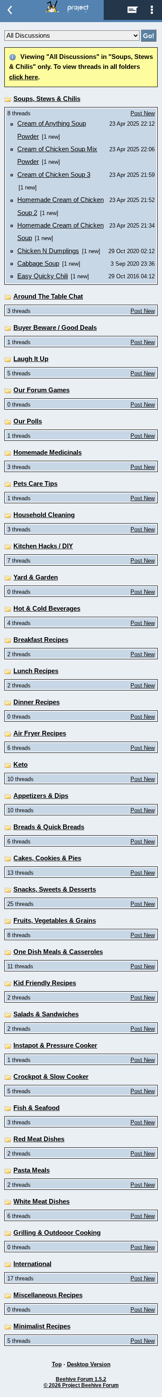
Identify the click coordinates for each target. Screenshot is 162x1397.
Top (57, 1364)
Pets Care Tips (35, 483)
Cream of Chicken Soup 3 (53, 174)
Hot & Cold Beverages (46, 608)
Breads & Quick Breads (48, 827)
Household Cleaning (44, 514)
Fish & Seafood (36, 1107)
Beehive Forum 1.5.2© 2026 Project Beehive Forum (81, 1382)
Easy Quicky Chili (42, 276)
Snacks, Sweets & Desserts (54, 889)
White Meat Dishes (41, 1201)
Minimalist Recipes (41, 1326)
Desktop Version (89, 1364)
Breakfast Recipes (40, 639)
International (32, 1263)
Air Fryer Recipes (39, 733)
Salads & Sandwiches (46, 1014)
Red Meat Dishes (38, 1139)
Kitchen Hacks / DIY (43, 546)
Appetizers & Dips (40, 795)
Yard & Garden (35, 577)
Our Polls (27, 421)
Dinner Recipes (36, 702)
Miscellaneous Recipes (48, 1295)
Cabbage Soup (38, 263)
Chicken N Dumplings (48, 250)
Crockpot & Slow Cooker (51, 1076)
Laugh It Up (30, 358)
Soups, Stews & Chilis (46, 98)
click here (23, 77)
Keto (20, 764)
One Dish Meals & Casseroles (58, 951)
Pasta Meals (31, 1170)
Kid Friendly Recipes (44, 983)
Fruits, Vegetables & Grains (54, 920)
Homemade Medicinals (47, 452)
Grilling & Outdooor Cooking (57, 1232)
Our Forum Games (41, 390)
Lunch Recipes (35, 671)
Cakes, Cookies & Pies (47, 858)
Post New (142, 113)
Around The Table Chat (48, 296)
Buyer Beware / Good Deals (55, 327)
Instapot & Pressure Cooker (55, 1045)
